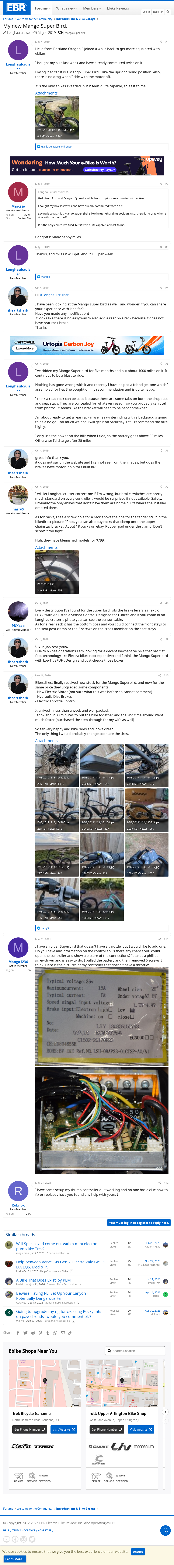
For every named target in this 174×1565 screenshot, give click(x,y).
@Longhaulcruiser (54, 295)
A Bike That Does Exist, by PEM (43, 1280)
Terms (16, 1530)
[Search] (168, 12)
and (56, 146)
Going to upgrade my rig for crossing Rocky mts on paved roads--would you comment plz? (58, 1314)
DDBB (156, 1296)
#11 (166, 939)
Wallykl (20, 1321)
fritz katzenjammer (149, 1265)
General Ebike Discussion (62, 1284)
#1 (166, 42)
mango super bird (75, 33)
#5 (166, 363)
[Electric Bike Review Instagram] (23, 1539)
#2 (166, 184)
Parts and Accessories (57, 1321)
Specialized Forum (58, 1253)
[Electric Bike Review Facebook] (15, 1539)
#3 (166, 247)
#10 (166, 675)
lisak (18, 1271)
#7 (166, 486)
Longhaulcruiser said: (51, 192)
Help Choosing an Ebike (54, 1271)
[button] (50, 8)
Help (6, 1530)
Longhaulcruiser (19, 32)
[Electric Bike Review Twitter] (32, 1539)
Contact (29, 1530)
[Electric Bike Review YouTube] (6, 1539)
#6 (166, 450)
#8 (166, 603)
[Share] (161, 41)
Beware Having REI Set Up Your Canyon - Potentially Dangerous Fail (52, 1296)
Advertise (45, 1530)
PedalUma (22, 1284)
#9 (166, 639)
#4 (166, 288)
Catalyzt (21, 1302)
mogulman (22, 1253)
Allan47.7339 (152, 1246)
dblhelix (155, 1314)
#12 (166, 1183)
